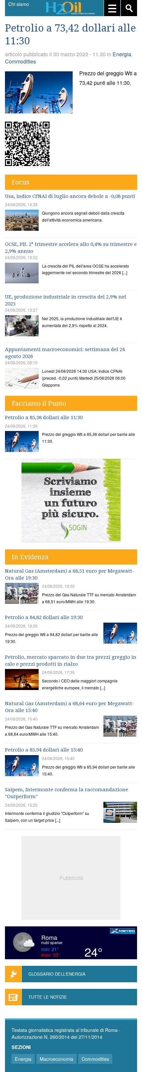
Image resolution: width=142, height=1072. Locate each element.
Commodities (20, 61)
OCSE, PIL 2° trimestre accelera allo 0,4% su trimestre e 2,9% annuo (71, 247)
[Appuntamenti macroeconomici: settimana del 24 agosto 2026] (22, 379)
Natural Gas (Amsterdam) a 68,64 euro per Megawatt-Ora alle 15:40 (69, 707)
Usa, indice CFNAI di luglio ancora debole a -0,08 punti (70, 196)
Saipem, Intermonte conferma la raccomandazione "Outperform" (66, 793)
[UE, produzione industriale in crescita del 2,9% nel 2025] (22, 326)
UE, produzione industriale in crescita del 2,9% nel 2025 (65, 300)
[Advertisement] (71, 877)
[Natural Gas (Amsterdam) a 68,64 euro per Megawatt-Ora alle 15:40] (120, 727)
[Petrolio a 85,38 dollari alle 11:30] (22, 442)
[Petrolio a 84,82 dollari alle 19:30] (120, 634)
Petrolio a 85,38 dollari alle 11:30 (44, 417)
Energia (122, 54)
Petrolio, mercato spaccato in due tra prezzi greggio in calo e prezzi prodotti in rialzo (70, 660)
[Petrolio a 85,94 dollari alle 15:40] (22, 766)
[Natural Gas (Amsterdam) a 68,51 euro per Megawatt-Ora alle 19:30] (22, 594)
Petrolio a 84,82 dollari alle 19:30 (44, 617)
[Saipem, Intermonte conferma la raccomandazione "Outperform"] (120, 813)
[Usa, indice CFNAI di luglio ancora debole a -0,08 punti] (22, 221)
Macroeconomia (56, 1058)
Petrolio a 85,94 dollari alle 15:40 (44, 750)
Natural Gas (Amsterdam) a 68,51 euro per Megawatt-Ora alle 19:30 (69, 574)
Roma (49, 937)
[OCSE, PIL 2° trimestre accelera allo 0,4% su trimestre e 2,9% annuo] (22, 274)
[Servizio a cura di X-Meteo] (122, 932)
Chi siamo (18, 4)
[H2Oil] (71, 8)
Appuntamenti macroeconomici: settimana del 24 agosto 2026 (65, 352)
